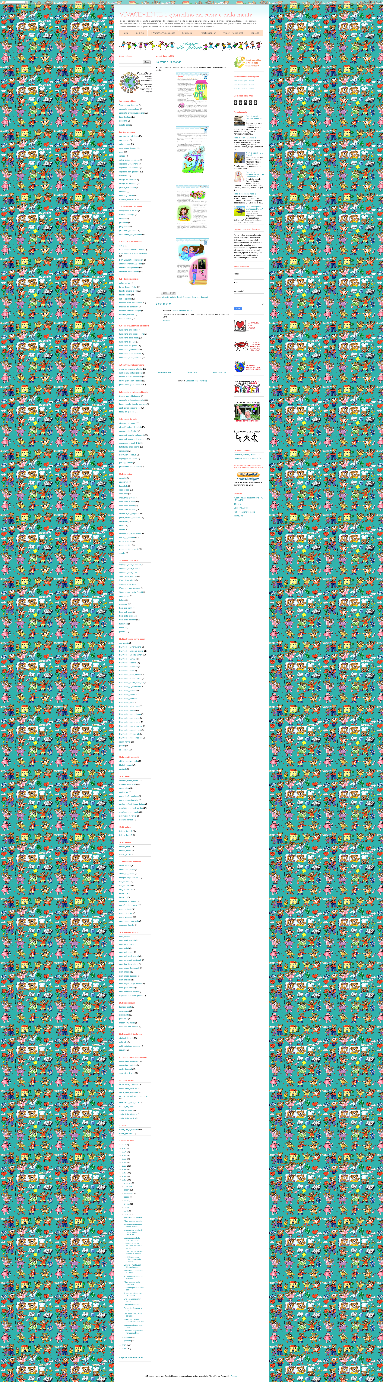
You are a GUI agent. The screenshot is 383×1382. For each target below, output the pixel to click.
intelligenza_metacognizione (131, 373)
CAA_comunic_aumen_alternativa (133, 254)
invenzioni (123, 897)
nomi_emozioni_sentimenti (130, 960)
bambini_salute (125, 1007)
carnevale (123, 604)
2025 (124, 1148)
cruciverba (123, 494)
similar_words (125, 854)
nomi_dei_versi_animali (129, 956)
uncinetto (123, 769)
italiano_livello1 (125, 831)
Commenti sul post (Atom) (196, 381)
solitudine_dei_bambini (128, 1027)
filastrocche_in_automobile (130, 686)
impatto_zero (124, 125)
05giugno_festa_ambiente (130, 564)
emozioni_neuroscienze (129, 272)
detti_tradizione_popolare (129, 1046)
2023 (124, 1155)
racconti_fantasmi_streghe (130, 311)
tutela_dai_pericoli (126, 412)
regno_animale (125, 909)
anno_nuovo (124, 596)
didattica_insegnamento (129, 268)
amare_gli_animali (126, 874)
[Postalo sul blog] (165, 293)
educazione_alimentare (129, 1061)
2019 (124, 1169)
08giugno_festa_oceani (129, 572)
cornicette (123, 176)
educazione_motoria (127, 1065)
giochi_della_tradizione (128, 1092)
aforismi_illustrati (126, 1038)
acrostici (122, 478)
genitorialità (124, 1015)
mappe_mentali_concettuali (130, 377)
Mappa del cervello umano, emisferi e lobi (134, 1320)
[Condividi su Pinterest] (173, 293)
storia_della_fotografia (128, 1114)
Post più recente (164, 372)
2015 (124, 1345)
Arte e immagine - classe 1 (244, 81)
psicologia (123, 1019)
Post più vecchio (219, 372)
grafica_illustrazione (127, 188)
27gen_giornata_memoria (129, 588)
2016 (124, 1180)
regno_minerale (125, 913)
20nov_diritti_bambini (128, 576)
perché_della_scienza (128, 905)
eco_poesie (124, 643)
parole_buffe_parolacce (129, 796)
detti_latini (123, 1042)
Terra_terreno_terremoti (129, 105)
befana (122, 600)
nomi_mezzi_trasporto (128, 976)
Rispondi (166, 321)
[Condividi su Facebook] (171, 293)
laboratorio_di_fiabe (127, 342)
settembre (128, 1193)
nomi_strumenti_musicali (129, 992)
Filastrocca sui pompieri (133, 1221)
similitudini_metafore (127, 816)
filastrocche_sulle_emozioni (130, 738)
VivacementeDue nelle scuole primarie (133, 1225)
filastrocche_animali (127, 659)
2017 (124, 1176)
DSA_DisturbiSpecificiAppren (131, 260)
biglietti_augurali (126, 765)
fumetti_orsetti (125, 295)
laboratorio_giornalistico (129, 350)
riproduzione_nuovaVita (129, 921)
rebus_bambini (125, 545)
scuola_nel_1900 (126, 1106)
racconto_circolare (126, 315)
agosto (127, 1197)
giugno (127, 1204)
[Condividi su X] (168, 293)
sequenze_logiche (126, 925)
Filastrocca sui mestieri (133, 1218)
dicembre (128, 1183)
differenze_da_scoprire (128, 514)
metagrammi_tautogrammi (130, 533)
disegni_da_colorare (127, 180)
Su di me (140, 33)
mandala (122, 192)
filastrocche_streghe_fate (129, 734)
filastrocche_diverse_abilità (130, 679)
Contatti (255, 33)
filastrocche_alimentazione (130, 647)
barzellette (123, 486)
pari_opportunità (126, 463)
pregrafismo (124, 227)
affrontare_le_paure (127, 423)
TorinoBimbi (239, 516)
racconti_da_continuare (129, 307)
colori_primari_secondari (129, 160)
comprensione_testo (127, 784)
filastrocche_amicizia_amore (131, 655)
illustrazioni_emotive (127, 455)
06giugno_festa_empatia (129, 568)
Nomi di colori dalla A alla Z (245, 138)
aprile (126, 1211)
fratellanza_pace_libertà (129, 447)
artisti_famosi (124, 144)
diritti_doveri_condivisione (130, 408)
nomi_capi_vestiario (127, 940)
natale (121, 628)
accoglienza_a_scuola (128, 211)
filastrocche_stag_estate (129, 718)
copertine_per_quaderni (129, 172)
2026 (124, 1145)
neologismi (123, 792)
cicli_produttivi (125, 885)
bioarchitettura (125, 117)
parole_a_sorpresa (127, 537)
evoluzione (123, 893)
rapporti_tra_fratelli (127, 1023)
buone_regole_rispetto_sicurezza (133, 404)
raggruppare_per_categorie (130, 234)
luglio (126, 1201)
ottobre (127, 1190)
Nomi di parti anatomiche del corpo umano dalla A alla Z (255, 174)
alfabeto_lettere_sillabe (128, 780)
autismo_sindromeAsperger (130, 264)
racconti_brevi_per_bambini (196, 297)
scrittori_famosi (125, 319)
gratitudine (123, 451)
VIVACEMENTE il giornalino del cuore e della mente (185, 15)
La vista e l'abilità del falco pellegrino (132, 1266)
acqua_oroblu (125, 866)
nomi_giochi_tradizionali (129, 968)
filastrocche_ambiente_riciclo (131, 651)
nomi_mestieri (125, 972)
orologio (122, 219)
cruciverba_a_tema (127, 502)
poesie (122, 746)
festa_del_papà (125, 612)
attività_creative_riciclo (128, 761)
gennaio (127, 1341)
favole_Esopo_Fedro (127, 287)
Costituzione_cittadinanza (129, 396)
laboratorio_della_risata (129, 338)
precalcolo (123, 223)
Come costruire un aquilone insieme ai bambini (133, 1246)
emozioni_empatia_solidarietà (131, 435)
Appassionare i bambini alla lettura (133, 1277)
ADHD (121, 246)
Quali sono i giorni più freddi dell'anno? (254, 208)
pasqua (122, 632)
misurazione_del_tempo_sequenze (133, 1096)
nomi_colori (124, 948)
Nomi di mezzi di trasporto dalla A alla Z (254, 118)
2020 (124, 1166)
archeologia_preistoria (128, 1084)
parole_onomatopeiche (128, 800)
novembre (128, 1186)
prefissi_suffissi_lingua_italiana (132, 804)
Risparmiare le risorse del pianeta (133, 1294)
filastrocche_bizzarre (127, 663)
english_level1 (125, 846)
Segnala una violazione (131, 1357)
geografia (123, 121)
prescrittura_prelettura (128, 231)
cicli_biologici (124, 882)
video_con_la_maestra (128, 1129)
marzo (127, 1214)
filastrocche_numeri (127, 694)
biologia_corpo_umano (128, 878)
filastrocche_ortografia (128, 698)
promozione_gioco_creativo (130, 385)
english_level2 (125, 850)
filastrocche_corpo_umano (130, 675)
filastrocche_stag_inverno (129, 722)
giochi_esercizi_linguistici (129, 518)
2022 (124, 1159)
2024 (124, 1152)
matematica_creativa (127, 901)
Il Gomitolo (238, 504)
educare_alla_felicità (127, 431)
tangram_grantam (126, 195)
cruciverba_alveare (127, 506)
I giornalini (187, 33)
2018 (124, 1173)
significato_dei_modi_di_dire (131, 808)
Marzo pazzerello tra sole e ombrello (132, 1239)
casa (121, 152)
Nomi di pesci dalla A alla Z (245, 194)
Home (125, 33)
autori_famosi (124, 283)
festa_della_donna (126, 616)
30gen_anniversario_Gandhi (131, 592)
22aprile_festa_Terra (127, 584)
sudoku (122, 553)
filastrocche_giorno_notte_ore (131, 683)
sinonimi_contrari (126, 820)
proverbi (122, 1050)
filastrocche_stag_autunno (130, 714)
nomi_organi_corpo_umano (130, 984)
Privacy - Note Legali (233, 33)
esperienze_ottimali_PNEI (129, 443)
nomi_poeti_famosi (127, 988)
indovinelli (123, 521)
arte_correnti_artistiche (128, 136)
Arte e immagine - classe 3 (244, 88)
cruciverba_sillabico (127, 510)
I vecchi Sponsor (208, 33)
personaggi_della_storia (129, 1102)
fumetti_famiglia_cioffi (128, 291)
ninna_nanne (124, 742)
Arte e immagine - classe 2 (244, 85)
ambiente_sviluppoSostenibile (131, 113)
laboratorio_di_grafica (128, 346)
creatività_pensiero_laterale (130, 369)
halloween (123, 624)
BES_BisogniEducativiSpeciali (131, 250)
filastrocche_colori (126, 671)
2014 (124, 1349)
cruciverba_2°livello (127, 498)
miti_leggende (125, 299)
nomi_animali (124, 936)
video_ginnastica (126, 1134)
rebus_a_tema (125, 541)
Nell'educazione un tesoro (244, 512)
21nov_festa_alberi (127, 580)
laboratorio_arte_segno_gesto (131, 334)
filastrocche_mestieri (127, 691)
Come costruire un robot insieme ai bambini (133, 1252)
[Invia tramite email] (162, 293)
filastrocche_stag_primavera (130, 726)
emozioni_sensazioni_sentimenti (132, 439)
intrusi (121, 526)
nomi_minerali (125, 980)
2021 (124, 1162)
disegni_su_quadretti (127, 184)
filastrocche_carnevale (128, 667)
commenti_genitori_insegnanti (246, 458)
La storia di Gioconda (132, 1305)
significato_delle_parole (129, 812)
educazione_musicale (128, 1088)
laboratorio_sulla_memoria (130, 354)
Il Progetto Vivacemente (163, 33)
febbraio (127, 1337)
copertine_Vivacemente (129, 164)
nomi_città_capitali (126, 944)
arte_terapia (124, 140)
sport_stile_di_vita (126, 1073)
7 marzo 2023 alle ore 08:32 (183, 311)
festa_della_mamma (127, 620)
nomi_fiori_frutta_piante (129, 964)
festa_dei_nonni (125, 608)
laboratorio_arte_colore (128, 330)
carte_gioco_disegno (127, 148)
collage (122, 156)
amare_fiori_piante (127, 870)
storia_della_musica (127, 1118)
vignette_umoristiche (127, 199)
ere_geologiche (125, 889)
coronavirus (124, 1011)
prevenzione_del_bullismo (130, 467)
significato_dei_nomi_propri (130, 996)
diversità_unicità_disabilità (173, 297)
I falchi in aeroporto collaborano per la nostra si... (132, 1259)
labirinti (122, 529)
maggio (127, 1207)
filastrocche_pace (126, 702)
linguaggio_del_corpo (128, 459)
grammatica (124, 788)
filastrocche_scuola (127, 710)
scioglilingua (124, 750)
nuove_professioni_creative (130, 381)
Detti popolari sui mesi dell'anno (133, 1315)
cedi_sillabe (124, 490)
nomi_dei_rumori (126, 952)
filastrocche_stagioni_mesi (130, 730)
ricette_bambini (125, 1069)
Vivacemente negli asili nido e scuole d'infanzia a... (133, 1232)
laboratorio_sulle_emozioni (130, 358)
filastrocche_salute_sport (129, 706)
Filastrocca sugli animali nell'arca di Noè (133, 1332)
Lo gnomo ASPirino (242, 508)
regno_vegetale (125, 917)
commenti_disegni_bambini (245, 454)
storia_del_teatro (126, 1110)
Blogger (234, 1376)
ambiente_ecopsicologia (129, 109)
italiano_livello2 (125, 835)
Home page (192, 372)
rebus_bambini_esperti (128, 549)
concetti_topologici (126, 215)
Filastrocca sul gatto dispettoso (132, 1283)
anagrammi (124, 482)
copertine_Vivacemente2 (129, 168)
